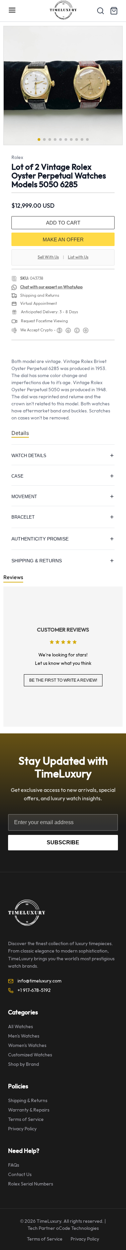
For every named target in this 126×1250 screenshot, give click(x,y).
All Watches (20, 1026)
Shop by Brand (23, 1064)
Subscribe (63, 842)
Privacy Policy (22, 1128)
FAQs (13, 1165)
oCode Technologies (77, 1228)
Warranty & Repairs (28, 1110)
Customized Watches (30, 1054)
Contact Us (20, 1174)
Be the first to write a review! (63, 680)
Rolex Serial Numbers (30, 1183)
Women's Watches (27, 1045)
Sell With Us (48, 257)
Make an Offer (63, 239)
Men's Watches (23, 1036)
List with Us (78, 257)
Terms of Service (26, 1119)
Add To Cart (63, 223)
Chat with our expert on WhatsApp (51, 287)
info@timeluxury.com (39, 980)
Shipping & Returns (27, 1100)
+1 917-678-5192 (34, 990)
